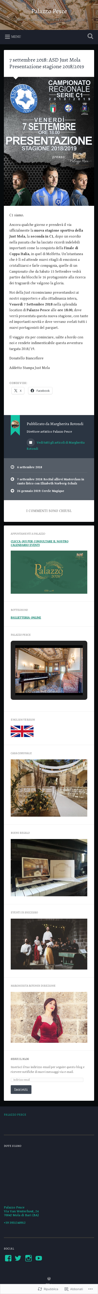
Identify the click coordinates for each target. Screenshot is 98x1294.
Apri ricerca (89, 36)
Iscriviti (21, 1089)
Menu (16, 37)
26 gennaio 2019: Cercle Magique (40, 491)
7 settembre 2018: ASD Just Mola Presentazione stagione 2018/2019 (46, 63)
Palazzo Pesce (49, 11)
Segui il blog (20, 1059)
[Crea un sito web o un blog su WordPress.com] (49, 1279)
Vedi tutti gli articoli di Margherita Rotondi (56, 446)
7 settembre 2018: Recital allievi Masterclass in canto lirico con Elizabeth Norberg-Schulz (50, 481)
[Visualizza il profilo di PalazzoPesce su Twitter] (18, 1258)
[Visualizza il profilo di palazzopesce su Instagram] (28, 1258)
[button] (38, 683)
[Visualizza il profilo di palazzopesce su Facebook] (8, 1258)
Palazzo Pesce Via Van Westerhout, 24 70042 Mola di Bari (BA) (21, 1211)
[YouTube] (38, 1258)
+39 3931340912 (15, 1223)
